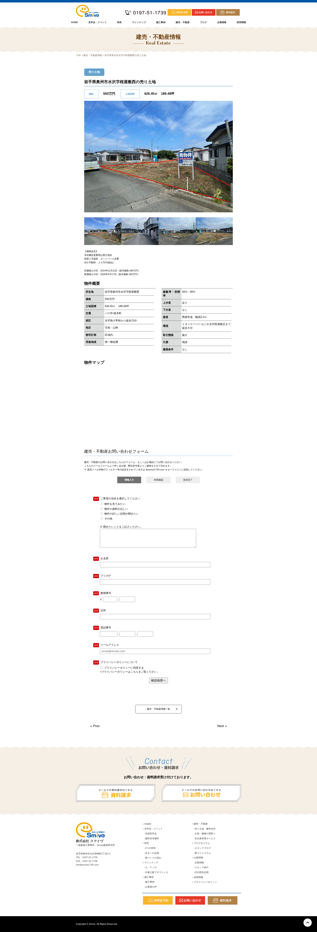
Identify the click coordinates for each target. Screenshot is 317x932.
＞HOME (146, 824)
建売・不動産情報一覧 (158, 709)
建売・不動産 (183, 22)
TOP (78, 55)
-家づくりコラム (201, 853)
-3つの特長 (149, 848)
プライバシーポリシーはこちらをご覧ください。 (130, 671)
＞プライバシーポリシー (204, 882)
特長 (119, 22)
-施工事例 (148, 882)
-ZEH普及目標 (200, 872)
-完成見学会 (149, 833)
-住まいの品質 (150, 853)
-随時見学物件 (150, 838)
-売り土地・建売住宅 (203, 828)
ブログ (203, 22)
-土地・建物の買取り (203, 833)
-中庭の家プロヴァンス (155, 872)
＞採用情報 (197, 877)
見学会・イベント (97, 22)
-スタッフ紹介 (200, 867)
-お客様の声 (149, 886)
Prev (96, 726)
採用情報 (241, 22)
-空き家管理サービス (203, 838)
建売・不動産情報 (92, 55)
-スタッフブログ (201, 848)
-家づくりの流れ (151, 857)
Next (220, 726)
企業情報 (221, 22)
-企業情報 (198, 862)
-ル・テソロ (149, 867)
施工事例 (160, 22)
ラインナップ (139, 22)
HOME (74, 22)
